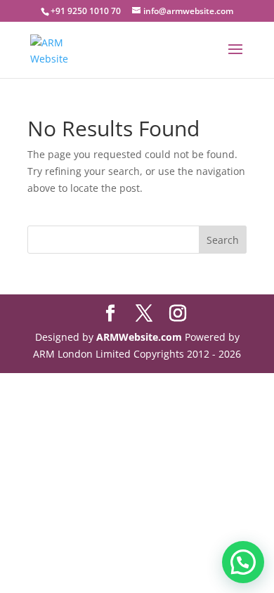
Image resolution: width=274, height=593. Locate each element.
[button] (243, 562)
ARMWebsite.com (139, 337)
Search (223, 240)
